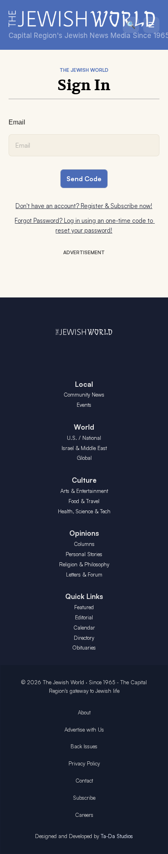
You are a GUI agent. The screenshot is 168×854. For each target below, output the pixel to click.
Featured (84, 607)
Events (84, 404)
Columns (84, 544)
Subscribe (84, 797)
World (84, 427)
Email (17, 122)
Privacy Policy (84, 763)
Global (84, 458)
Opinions (84, 533)
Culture (84, 480)
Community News (84, 394)
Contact (84, 780)
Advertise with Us (84, 729)
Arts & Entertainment (84, 491)
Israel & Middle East (84, 448)
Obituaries (84, 647)
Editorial (84, 617)
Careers (84, 815)
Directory (84, 637)
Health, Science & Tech (84, 511)
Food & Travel (84, 501)
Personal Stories (84, 554)
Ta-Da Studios (117, 836)
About (84, 712)
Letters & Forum (84, 574)
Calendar (84, 627)
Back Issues (84, 746)
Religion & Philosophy (84, 564)
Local (84, 384)
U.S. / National (84, 438)
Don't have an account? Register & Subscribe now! (83, 206)
